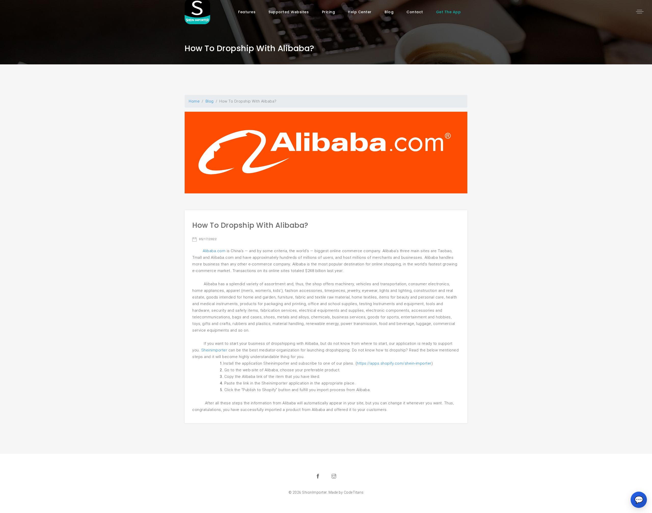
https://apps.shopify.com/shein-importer (394, 363)
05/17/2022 (207, 239)
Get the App (448, 12)
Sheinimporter (214, 350)
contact (414, 12)
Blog (389, 12)
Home (194, 101)
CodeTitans (354, 492)
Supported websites (288, 12)
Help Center (360, 12)
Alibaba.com (214, 251)
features (246, 12)
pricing (328, 12)
